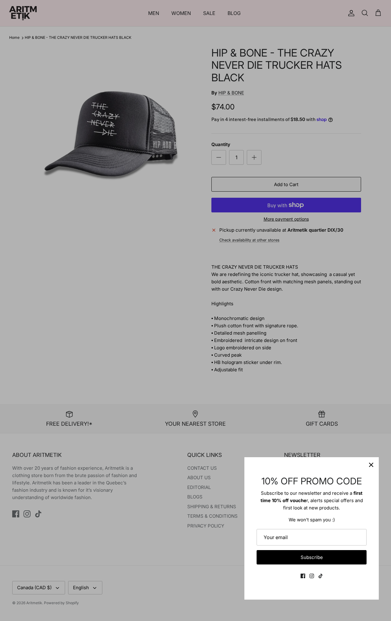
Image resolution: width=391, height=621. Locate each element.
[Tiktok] (320, 576)
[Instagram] (311, 576)
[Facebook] (303, 576)
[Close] (371, 465)
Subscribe (312, 557)
